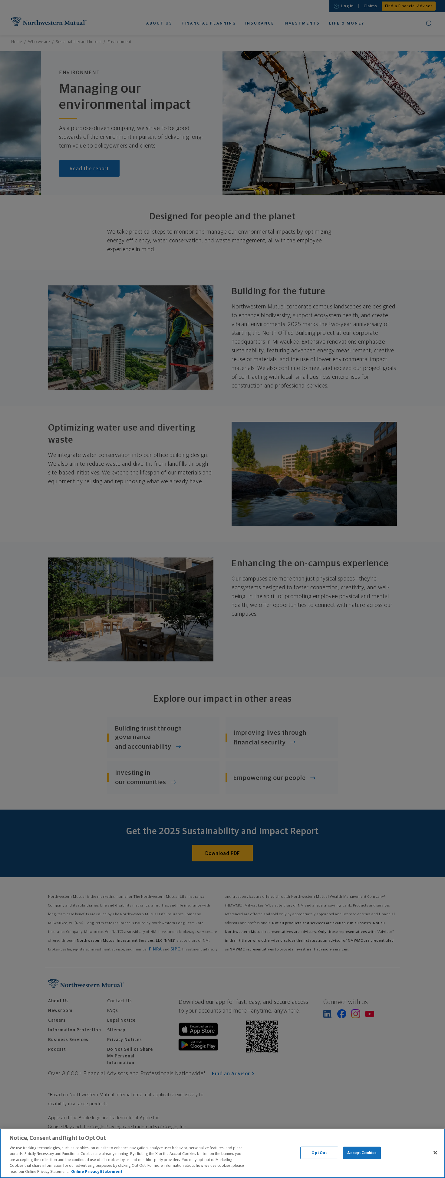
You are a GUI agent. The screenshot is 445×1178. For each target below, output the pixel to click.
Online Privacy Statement (97, 1172)
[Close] (435, 1152)
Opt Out (319, 1153)
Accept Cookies (362, 1153)
